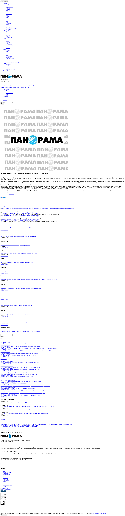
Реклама (7, 24)
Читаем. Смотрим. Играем (11, 28)
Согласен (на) (3, 514)
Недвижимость (9, 44)
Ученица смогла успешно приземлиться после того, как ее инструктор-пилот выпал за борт (21, 357)
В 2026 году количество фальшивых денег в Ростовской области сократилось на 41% (19, 270)
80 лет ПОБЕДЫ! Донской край (13, 62)
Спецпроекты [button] (6, 60)
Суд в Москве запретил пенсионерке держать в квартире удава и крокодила (17, 372)
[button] (6, 89)
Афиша (7, 17)
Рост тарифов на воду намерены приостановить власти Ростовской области (17, 262)
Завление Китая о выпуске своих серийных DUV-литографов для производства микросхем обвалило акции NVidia (26, 350)
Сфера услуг (8, 46)
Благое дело (8, 57)
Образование (9, 9)
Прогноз (8, 12)
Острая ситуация (9, 7)
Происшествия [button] (6, 30)
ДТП (7, 34)
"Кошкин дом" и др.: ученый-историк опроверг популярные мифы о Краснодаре (18, 388)
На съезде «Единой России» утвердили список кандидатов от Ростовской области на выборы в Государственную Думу (27, 406)
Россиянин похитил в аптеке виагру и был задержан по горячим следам (17, 376)
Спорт (7, 25)
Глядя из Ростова (9, 18)
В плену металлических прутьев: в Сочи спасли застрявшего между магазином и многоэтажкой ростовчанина (25, 386)
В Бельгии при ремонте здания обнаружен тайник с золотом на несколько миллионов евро (21, 346)
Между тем (5, 70)
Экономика (8, 39)
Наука (7, 22)
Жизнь (4, 481)
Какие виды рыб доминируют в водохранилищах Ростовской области (16, 305)
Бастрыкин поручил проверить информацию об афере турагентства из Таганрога (19, 314)
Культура (8, 10)
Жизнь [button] (4, 49)
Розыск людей (9, 37)
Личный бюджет (9, 45)
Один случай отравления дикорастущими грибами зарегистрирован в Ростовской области (21, 288)
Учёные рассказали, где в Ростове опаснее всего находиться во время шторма (18, 85)
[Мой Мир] (4, 197)
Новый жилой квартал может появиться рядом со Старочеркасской (15, 245)
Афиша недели (9, 53)
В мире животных (10, 58)
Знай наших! (8, 64)
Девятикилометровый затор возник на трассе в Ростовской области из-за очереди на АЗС (20, 331)
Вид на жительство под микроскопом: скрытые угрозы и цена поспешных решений (19, 216)
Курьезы (7, 36)
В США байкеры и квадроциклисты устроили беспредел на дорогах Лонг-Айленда (19, 353)
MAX (10, 194)
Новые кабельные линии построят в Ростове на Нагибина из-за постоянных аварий (19, 253)
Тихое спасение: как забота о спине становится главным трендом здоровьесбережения (20, 213)
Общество (8, 5)
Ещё (4, 206)
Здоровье (8, 50)
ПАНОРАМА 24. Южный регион (8, 380)
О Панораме (3, 430)
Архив (4, 72)
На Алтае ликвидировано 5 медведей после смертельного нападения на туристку (19, 364)
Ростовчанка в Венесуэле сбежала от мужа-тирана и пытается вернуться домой (18, 236)
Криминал (8, 35)
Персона (8, 65)
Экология (8, 59)
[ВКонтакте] (1, 197)
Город (7, 19)
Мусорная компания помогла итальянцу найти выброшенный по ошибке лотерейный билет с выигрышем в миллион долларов (29, 348)
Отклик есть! (9, 14)
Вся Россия (8, 91)
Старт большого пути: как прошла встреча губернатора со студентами (16, 296)
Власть (7, 4)
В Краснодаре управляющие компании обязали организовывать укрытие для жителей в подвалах (22, 381)
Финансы (8, 42)
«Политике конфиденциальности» (99, 513)
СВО (7, 15)
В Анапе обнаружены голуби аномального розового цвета (14, 383)
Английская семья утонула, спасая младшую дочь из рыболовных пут (16, 343)
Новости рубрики (4, 230)
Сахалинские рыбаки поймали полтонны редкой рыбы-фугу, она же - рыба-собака (19, 374)
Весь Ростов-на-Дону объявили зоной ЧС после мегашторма (14, 416)
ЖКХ (7, 21)
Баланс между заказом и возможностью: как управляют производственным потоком (19, 220)
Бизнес (7, 41)
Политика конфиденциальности (8, 463)
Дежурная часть (9, 32)
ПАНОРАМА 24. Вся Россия (7, 361)
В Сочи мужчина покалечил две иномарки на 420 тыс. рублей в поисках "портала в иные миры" (22, 390)
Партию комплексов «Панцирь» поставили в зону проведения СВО (16, 227)
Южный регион (9, 93)
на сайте (88, 175)
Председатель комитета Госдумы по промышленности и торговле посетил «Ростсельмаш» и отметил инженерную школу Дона (29, 279)
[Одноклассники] (2, 197)
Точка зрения (9, 68)
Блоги (7, 94)
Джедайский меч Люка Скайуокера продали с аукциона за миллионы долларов (18, 355)
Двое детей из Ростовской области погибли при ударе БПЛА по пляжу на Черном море (20, 402)
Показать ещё (4, 359)
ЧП (6, 31)
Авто (7, 55)
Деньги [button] (4, 38)
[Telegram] (5, 197)
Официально (8, 23)
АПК (7, 43)
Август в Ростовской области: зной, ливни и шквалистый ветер (15, 87)
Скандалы (8, 11)
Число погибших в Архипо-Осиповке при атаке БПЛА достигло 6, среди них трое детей (20, 395)
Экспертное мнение (10, 69)
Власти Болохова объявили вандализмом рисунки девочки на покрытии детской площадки (21, 362)
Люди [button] (4, 63)
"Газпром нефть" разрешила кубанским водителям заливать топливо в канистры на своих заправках (23, 393)
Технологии (8, 52)
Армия (7, 16)
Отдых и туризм (9, 56)
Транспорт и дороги (10, 26)
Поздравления (9, 66)
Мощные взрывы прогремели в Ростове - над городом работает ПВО (16, 409)
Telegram (12, 194)
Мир (7, 90)
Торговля (8, 48)
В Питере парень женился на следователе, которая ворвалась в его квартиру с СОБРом (20, 369)
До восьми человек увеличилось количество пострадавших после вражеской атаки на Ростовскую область (24, 413)
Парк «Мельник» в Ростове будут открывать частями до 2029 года (15, 322)
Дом (7, 51)
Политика (8, 8)
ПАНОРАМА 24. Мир (5, 342)
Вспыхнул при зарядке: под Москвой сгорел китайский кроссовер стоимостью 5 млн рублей (21, 367)
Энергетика (8, 29)
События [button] (5, 3)
